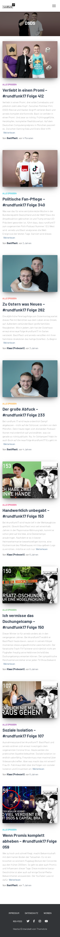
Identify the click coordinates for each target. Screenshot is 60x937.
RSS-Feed (17, 921)
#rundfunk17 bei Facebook (34, 921)
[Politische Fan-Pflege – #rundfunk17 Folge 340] (30, 168)
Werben (48, 913)
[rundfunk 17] (10, 6)
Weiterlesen (9, 132)
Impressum (14, 913)
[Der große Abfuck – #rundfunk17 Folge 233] (30, 378)
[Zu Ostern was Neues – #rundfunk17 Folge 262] (30, 273)
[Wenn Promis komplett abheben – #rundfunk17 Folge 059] (30, 804)
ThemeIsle (41, 928)
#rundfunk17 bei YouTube (46, 921)
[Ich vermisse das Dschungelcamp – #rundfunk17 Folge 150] (30, 585)
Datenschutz (31, 913)
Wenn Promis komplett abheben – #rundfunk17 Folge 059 (29, 841)
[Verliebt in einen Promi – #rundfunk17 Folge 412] (30, 59)
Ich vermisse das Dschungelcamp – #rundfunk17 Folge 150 (23, 621)
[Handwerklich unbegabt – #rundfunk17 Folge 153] (30, 479)
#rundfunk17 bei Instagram (40, 921)
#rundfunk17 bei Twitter (28, 921)
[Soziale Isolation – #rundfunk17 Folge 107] (30, 699)
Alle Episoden (9, 84)
